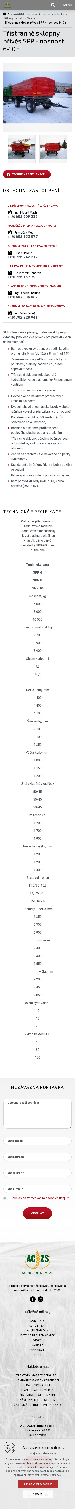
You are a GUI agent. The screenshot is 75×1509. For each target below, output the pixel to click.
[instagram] (40, 1298)
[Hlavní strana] (5, 13)
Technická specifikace (28, 174)
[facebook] (33, 1298)
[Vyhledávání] (53, 5)
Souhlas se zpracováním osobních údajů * (40, 1198)
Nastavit (37, 1493)
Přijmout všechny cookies (37, 1483)
